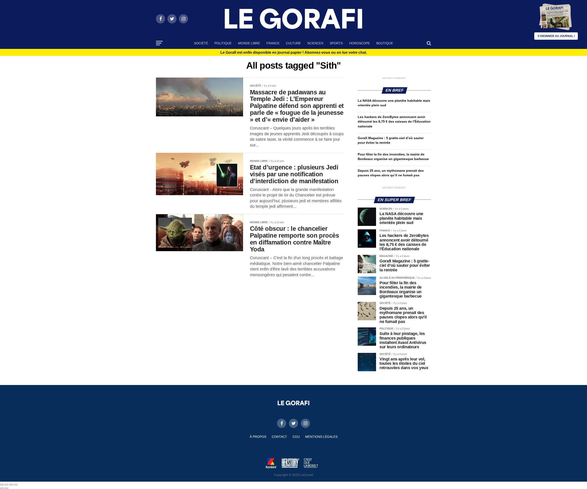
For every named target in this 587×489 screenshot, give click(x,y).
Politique (223, 43)
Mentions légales (321, 436)
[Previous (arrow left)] (2, 488)
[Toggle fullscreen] (11, 484)
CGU (296, 436)
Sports (336, 43)
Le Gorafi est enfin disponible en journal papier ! (293, 52)
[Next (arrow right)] (6, 488)
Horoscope (359, 43)
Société (201, 43)
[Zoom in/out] (15, 484)
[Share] (6, 484)
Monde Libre (249, 43)
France (273, 43)
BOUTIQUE (384, 43)
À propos (258, 436)
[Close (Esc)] (2, 484)
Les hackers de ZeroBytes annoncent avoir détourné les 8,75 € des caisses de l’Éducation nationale (394, 121)
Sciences (315, 43)
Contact (279, 436)
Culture (293, 43)
